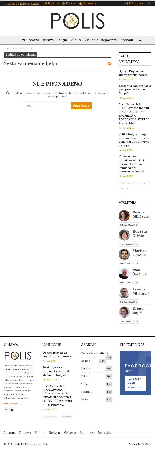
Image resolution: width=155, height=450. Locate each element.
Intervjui (126, 40)
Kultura (76, 40)
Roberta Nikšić (140, 234)
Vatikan (85, 384)
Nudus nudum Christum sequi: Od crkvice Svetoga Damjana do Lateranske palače (132, 164)
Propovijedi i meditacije (95, 353)
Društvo (48, 40)
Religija (62, 40)
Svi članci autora (129, 224)
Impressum (90, 3)
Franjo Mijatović (141, 291)
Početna (53, 3)
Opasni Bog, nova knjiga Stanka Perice (133, 73)
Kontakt (71, 3)
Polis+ (84, 399)
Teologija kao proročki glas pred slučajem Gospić (135, 89)
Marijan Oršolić (140, 253)
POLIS (147, 444)
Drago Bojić (138, 311)
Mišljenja (91, 40)
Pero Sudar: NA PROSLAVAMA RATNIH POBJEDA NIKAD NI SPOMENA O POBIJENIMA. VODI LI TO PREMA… (134, 114)
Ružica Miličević (141, 214)
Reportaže (109, 40)
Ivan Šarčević (140, 272)
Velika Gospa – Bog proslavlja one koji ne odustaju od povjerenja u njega (135, 140)
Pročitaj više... (11, 403)
